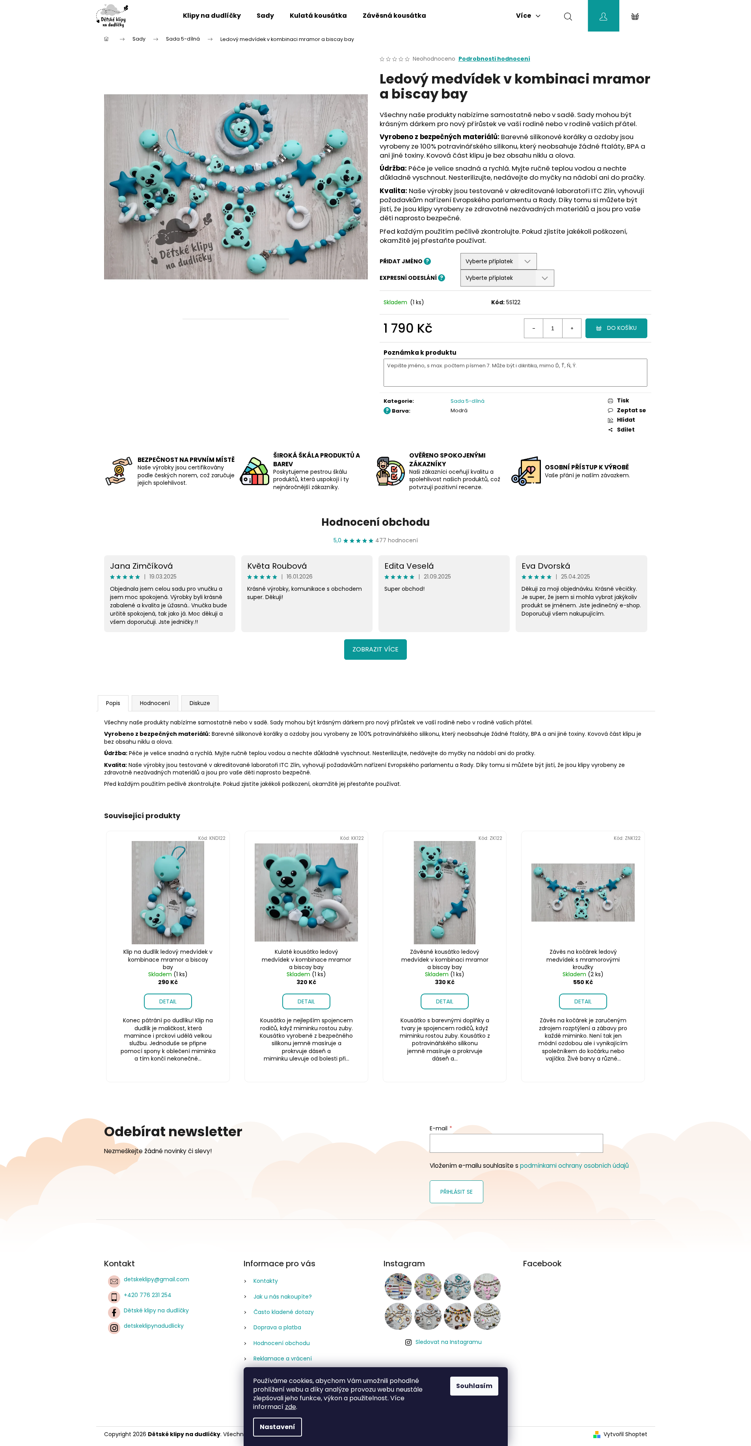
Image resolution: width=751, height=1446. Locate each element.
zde (290, 1406)
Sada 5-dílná (468, 401)
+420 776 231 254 (147, 1295)
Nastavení (277, 1426)
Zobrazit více (375, 649)
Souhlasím (474, 1385)
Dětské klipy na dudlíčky (156, 1310)
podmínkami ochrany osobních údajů (574, 1165)
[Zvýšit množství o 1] (571, 328)
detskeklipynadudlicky (154, 1326)
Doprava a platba (277, 1327)
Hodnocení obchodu (375, 522)
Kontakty (265, 1281)
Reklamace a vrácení (282, 1358)
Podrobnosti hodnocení (494, 59)
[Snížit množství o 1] (533, 328)
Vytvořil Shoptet (625, 1434)
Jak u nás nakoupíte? (282, 1297)
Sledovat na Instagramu (449, 1342)
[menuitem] (212, 16)
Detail (168, 1001)
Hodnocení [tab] (155, 703)
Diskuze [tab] (200, 703)
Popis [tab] (113, 703)
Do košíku (622, 328)
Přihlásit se (456, 1192)
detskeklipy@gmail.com (156, 1279)
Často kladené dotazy (283, 1312)
